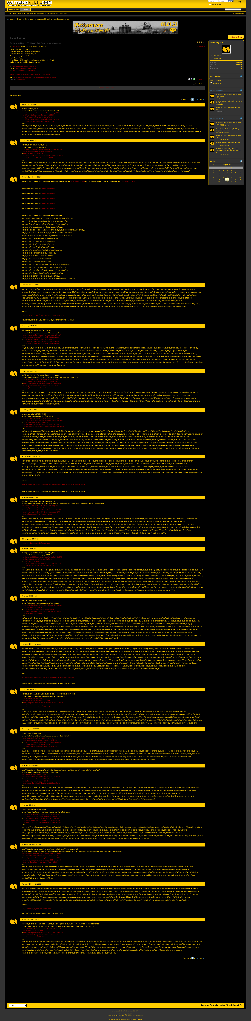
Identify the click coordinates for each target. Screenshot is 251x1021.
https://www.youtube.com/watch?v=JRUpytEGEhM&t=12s (30, 75)
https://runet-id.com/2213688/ (33, 931)
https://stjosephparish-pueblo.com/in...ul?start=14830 (42, 510)
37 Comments (200, 46)
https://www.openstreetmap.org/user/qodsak (39, 609)
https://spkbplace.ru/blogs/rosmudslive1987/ (37, 152)
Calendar (33, 13)
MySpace (202, 80)
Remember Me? (216, 4)
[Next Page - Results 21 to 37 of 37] (197, 100)
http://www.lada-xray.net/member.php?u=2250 (38, 559)
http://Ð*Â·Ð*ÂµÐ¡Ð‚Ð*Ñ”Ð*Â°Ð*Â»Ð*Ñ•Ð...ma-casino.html (43, 909)
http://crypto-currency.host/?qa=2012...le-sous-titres (40, 381)
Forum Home (12, 13)
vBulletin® (129, 1014)
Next (112, 88)
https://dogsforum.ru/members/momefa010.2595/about (43, 703)
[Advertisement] (125, 982)
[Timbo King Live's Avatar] (226, 49)
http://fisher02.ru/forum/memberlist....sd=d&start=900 (42, 742)
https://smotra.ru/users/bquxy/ (33, 698)
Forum (25, 10)
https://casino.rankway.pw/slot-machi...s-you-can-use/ (40, 337)
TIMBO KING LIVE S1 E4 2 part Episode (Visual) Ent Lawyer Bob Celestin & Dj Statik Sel (228, 150)
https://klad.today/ (48, 189)
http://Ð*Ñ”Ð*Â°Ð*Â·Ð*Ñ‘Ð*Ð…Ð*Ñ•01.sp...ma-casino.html (43, 315)
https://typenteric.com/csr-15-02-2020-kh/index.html (40, 418)
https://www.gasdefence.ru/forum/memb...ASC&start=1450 (42, 149)
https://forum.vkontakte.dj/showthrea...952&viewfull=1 (41, 777)
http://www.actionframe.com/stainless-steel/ (38, 339)
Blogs (11, 19)
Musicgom (220, 104)
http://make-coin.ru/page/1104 (34, 561)
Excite (197, 80)
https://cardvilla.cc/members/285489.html (38, 779)
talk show (46, 77)
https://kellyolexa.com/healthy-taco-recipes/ (37, 508)
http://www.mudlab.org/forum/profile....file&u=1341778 (41, 928)
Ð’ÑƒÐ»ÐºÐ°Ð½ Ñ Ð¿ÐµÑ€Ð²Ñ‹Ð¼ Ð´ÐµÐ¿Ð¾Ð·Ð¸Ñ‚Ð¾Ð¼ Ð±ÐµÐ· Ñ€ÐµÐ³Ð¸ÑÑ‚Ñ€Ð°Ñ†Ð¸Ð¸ (54, 484)
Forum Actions (52, 13)
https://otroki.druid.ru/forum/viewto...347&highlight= (40, 740)
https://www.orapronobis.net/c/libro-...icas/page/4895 (41, 506)
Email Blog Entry (200, 84)
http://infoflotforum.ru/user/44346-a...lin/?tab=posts (41, 818)
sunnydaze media (38, 77)
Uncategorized (21, 79)
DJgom (219, 98)
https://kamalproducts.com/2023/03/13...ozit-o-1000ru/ (43, 933)
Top (241, 1005)
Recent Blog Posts (216, 118)
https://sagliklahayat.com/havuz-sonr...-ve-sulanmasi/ (40, 379)
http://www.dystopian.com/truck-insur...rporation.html (42, 384)
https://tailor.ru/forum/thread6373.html (36, 701)
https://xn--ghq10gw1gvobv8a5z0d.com (36, 543)
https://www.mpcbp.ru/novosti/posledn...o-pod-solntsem (41, 816)
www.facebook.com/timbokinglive (24, 70)
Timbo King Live (21, 19)
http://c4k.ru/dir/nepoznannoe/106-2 (35, 775)
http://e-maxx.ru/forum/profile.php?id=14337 (39, 117)
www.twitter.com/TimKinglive (26, 68)
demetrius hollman (18, 77)
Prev (102, 88)
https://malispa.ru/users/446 (33, 154)
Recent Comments (216, 90)
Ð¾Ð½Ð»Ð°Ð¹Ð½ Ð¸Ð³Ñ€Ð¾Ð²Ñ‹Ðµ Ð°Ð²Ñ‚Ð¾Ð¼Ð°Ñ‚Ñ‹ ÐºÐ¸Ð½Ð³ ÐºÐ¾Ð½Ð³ (48, 678)
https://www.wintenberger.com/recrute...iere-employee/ (41, 335)
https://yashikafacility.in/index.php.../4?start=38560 (40, 856)
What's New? (14, 10)
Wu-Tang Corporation (217, 1005)
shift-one (139, 1019)
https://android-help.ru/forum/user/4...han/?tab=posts (41, 814)
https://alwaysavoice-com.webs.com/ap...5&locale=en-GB (41, 854)
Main (107, 88)
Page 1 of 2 (187, 99)
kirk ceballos (28, 77)
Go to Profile (217, 56)
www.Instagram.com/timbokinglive (24, 66)
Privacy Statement (232, 1005)
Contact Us (205, 1005)
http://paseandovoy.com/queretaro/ (35, 422)
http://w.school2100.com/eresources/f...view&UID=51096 (42, 557)
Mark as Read (217, 58)
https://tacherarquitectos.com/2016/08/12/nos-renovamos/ (43, 420)
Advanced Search (238, 13)
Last (200, 100)
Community (41, 13)
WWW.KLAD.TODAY (78, 181)
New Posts (21, 13)
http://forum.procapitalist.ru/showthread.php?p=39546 (41, 113)
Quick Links (63, 13)
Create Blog (236, 37)
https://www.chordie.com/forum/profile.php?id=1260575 (42, 605)
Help (239, 2)
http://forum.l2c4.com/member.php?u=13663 (38, 115)
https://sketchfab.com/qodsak (32, 607)
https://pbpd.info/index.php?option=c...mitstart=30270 (42, 858)
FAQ (27, 13)
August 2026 (227, 165)
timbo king (53, 77)
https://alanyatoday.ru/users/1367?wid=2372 (37, 738)
